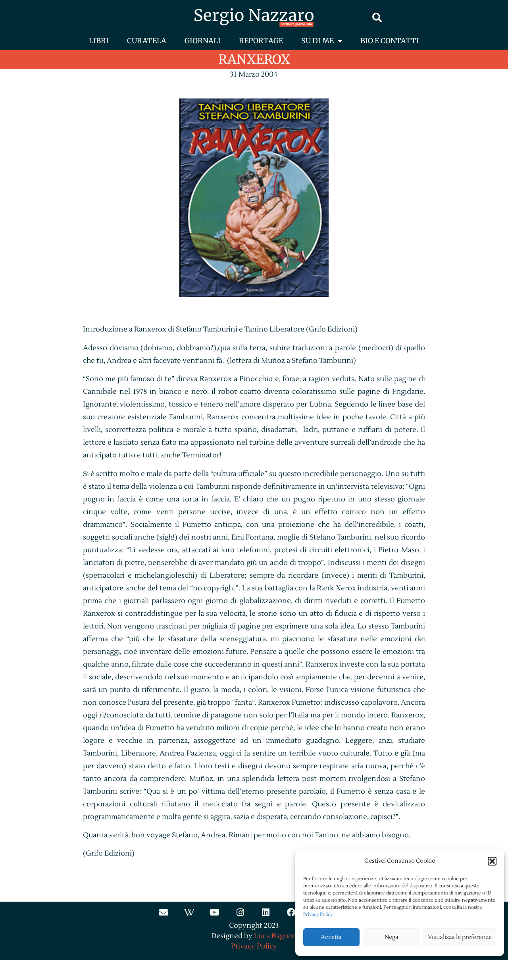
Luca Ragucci (275, 936)
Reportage (261, 40)
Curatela (146, 40)
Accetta (331, 937)
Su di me (317, 40)
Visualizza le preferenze (460, 937)
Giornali (203, 40)
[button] (492, 861)
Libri (99, 40)
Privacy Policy (318, 915)
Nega (391, 937)
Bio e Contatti (389, 40)
